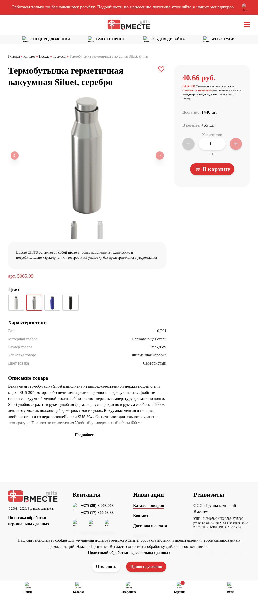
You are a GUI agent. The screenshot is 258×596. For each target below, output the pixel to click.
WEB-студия (223, 39)
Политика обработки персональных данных (28, 520)
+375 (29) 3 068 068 (97, 505)
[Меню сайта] (247, 25)
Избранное (129, 592)
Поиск (27, 592)
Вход (230, 592)
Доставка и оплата (150, 526)
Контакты (142, 515)
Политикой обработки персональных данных (129, 552)
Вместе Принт (110, 39)
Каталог (78, 592)
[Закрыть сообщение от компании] (246, 7)
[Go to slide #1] (74, 230)
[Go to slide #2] (100, 230)
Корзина (179, 592)
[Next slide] (160, 155)
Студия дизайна (168, 39)
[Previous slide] (15, 155)
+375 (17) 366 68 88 (97, 512)
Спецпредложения (50, 39)
